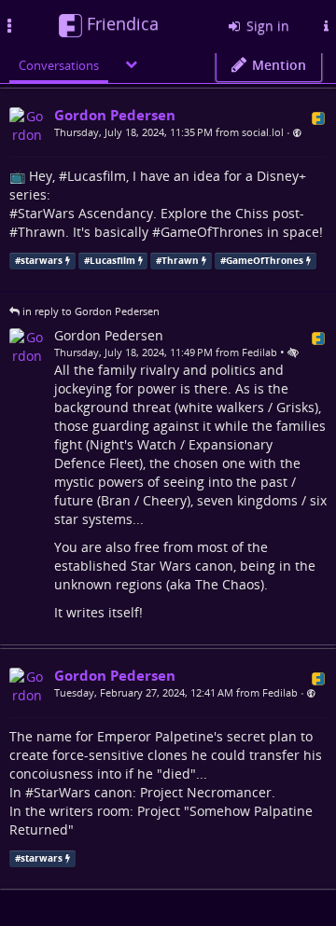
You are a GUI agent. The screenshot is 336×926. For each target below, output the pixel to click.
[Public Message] (297, 133)
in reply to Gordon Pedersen (91, 311)
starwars (42, 261)
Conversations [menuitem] (59, 65)
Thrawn (41, 232)
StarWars (46, 213)
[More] (131, 64)
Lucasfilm (96, 176)
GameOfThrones (212, 232)
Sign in (266, 26)
